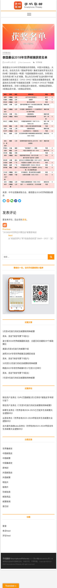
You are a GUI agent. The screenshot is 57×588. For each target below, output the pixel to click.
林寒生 (5, 410)
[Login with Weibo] (5, 225)
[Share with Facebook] (15, 201)
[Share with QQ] (4, 201)
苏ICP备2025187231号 (41, 559)
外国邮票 (6, 477)
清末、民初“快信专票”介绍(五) (16, 373)
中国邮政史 (7, 453)
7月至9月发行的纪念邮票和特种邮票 (19, 377)
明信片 (5, 482)
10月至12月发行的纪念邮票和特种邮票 (20, 363)
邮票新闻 (6, 501)
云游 (4, 418)
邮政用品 (6, 496)
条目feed (6, 531)
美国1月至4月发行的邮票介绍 (16, 349)
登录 (24, 219)
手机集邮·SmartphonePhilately (16, 558)
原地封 (5, 468)
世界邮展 (39, 62)
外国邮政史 (7, 472)
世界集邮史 (7, 53)
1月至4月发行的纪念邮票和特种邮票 (19, 331)
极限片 (5, 487)
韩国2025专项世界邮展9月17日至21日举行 (22, 368)
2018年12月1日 (10, 62)
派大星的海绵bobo (11, 426)
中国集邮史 (7, 463)
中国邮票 (6, 458)
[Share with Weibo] (8, 201)
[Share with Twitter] (19, 201)
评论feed (6, 535)
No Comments (25, 62)
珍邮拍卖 (6, 492)
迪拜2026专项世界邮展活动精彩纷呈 (19, 353)
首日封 (5, 506)
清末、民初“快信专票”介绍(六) (16, 358)
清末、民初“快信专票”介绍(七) (16, 336)
